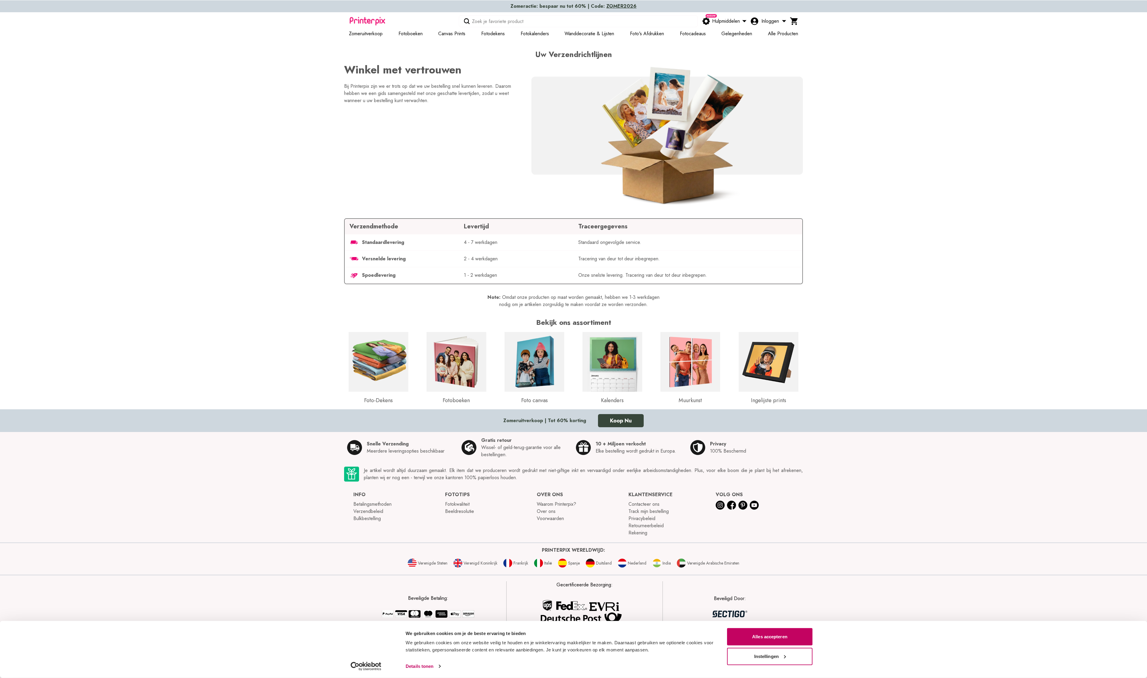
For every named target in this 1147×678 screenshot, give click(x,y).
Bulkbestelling (367, 518)
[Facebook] (731, 505)
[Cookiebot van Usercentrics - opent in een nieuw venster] (366, 666)
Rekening (637, 532)
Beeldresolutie (459, 511)
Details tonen (419, 666)
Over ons (546, 511)
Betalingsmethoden (372, 504)
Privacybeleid (641, 518)
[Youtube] (754, 505)
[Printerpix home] (367, 21)
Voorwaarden (550, 518)
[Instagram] (720, 505)
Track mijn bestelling (648, 511)
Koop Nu (621, 421)
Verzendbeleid (368, 511)
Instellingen (766, 656)
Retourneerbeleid (646, 525)
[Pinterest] (742, 505)
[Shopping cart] (794, 21)
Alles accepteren (769, 636)
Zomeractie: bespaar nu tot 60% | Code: (573, 6)
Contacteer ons (644, 504)
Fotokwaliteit (457, 504)
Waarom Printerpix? (556, 504)
